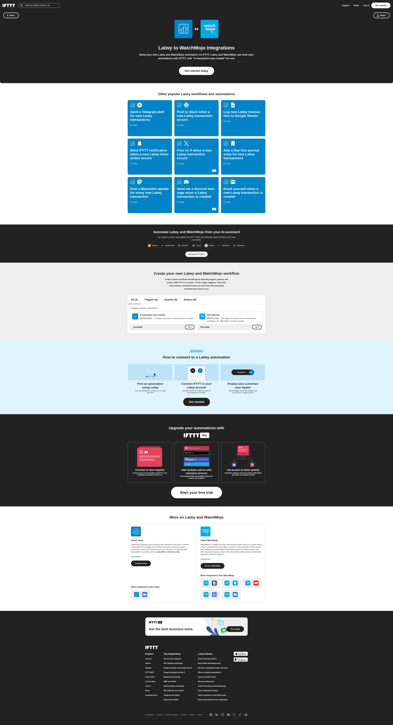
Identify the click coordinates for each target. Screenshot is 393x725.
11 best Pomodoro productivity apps (212, 686)
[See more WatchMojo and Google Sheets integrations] (210, 583)
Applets (148, 668)
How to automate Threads (208, 690)
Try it (190, 327)
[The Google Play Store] (241, 659)
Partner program (171, 715)
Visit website (136, 556)
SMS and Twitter (170, 681)
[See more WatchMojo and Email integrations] (231, 594)
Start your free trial (196, 492)
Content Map (150, 681)
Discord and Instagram (172, 659)
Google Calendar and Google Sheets (178, 668)
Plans (356, 5)
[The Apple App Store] (241, 654)
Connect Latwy (141, 563)
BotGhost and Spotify (172, 677)
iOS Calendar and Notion (173, 663)
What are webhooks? (206, 681)
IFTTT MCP (149, 672)
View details (137, 327)
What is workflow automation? (209, 672)
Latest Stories (205, 653)
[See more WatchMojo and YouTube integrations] (252, 583)
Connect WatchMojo (212, 566)
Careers (160, 715)
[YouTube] (228, 714)
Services (148, 659)
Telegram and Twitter (172, 695)
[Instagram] (222, 714)
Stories (148, 663)
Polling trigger (147, 318)
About (199, 715)
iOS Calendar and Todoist (174, 690)
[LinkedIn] (217, 714)
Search (148, 686)
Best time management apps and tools (213, 668)
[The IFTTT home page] (9, 5)
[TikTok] (240, 714)
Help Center (150, 677)
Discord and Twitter (171, 700)
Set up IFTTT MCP (196, 254)
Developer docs (151, 695)
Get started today (196, 70)
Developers (149, 715)
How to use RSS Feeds (207, 677)
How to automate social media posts (212, 695)
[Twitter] (234, 714)
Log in (366, 5)
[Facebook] (211, 714)
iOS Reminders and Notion (174, 686)
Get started (380, 5)
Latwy (165, 48)
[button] (196, 402)
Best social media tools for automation (213, 700)
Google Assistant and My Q (174, 672)
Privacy (192, 715)
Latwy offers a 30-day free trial (167, 552)
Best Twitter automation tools (209, 663)
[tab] (134, 300)
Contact (184, 715)
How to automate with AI (207, 659)
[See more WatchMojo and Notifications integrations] (231, 583)
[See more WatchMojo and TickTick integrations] (210, 594)
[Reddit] (246, 714)
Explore (346, 5)
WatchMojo (192, 48)
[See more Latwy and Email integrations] (140, 594)
